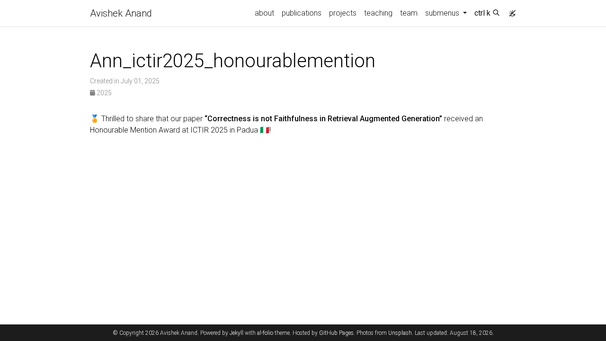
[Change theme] (510, 10)
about (264, 13)
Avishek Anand (121, 13)
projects (342, 13)
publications (301, 13)
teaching (378, 13)
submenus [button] (443, 13)
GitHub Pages (336, 333)
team (409, 13)
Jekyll (236, 333)
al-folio (265, 333)
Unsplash (400, 333)
